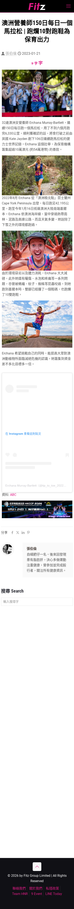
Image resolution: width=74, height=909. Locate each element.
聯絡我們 (19, 888)
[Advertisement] (37, 649)
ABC (13, 495)
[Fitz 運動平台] (37, 6)
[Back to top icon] (37, 866)
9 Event (36, 894)
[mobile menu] (68, 6)
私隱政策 (52, 888)
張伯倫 (11, 53)
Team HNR (20, 894)
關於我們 (35, 888)
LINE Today (53, 894)
